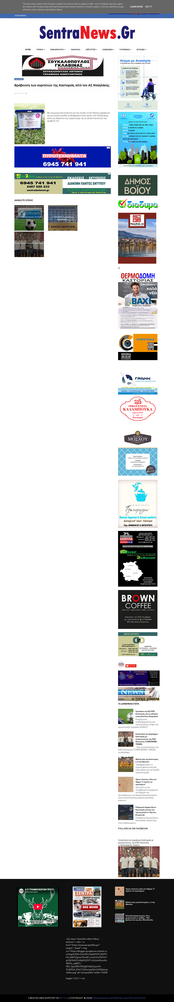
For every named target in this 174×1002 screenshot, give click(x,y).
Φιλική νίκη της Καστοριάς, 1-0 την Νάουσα (147, 760)
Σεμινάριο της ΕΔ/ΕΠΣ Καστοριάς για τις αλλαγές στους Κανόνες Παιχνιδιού (147, 713)
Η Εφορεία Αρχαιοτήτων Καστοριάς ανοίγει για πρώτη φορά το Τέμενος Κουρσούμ (146, 811)
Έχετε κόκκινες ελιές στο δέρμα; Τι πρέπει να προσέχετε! (146, 781)
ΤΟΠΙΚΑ (39, 49)
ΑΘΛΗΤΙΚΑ (75, 49)
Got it (148, 6)
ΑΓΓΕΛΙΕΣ (140, 49)
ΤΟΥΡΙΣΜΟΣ (124, 49)
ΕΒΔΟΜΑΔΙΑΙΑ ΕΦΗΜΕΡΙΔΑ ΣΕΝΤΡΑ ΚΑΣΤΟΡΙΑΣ (119, 998)
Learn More (136, 6)
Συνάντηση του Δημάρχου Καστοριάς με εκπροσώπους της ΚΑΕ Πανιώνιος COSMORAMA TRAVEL (147, 739)
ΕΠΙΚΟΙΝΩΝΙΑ (20, 15)
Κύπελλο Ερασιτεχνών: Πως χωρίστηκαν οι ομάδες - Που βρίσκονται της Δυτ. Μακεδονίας (139, 918)
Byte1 (63, 998)
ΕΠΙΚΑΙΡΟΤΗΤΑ (57, 49)
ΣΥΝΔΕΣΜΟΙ (107, 49)
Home (28, 49)
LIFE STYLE (91, 49)
